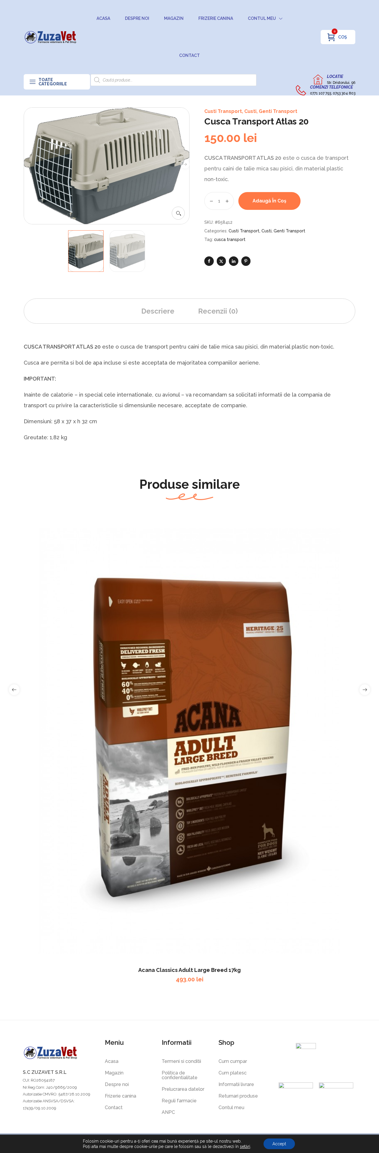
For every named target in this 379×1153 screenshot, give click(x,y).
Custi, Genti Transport (270, 111)
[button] (178, 213)
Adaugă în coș (269, 201)
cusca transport (229, 239)
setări (245, 1146)
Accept (279, 1143)
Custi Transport (223, 111)
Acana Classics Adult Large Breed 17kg (189, 970)
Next (185, 164)
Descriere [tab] (157, 311)
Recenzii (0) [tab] (218, 311)
